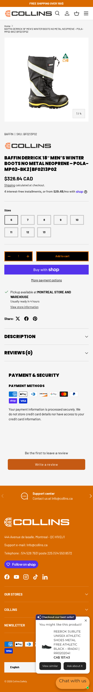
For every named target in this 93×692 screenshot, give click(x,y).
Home (7, 26)
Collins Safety (20, 681)
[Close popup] (85, 620)
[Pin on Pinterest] (35, 318)
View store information (24, 307)
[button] (76, 13)
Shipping (9, 185)
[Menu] (86, 13)
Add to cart (62, 256)
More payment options (46, 280)
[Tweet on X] (17, 318)
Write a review (46, 464)
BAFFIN (8, 134)
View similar (50, 666)
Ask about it (75, 666)
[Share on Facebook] (26, 318)
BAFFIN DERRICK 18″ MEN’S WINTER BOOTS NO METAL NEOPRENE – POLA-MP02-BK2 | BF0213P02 (43, 30)
